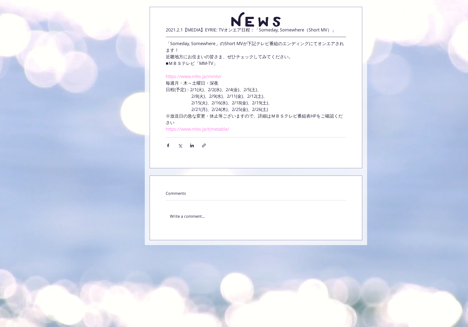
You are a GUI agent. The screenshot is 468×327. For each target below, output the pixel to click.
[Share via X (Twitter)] (180, 145)
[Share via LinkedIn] (192, 145)
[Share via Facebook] (168, 145)
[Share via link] (204, 145)
